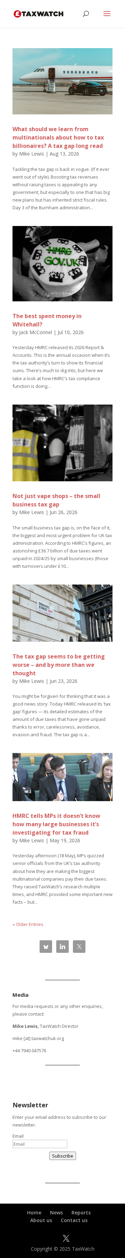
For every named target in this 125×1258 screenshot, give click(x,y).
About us (41, 1220)
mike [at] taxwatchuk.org (38, 1038)
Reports (81, 1212)
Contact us (74, 1220)
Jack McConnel (35, 332)
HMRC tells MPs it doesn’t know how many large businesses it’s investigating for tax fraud (56, 824)
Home (34, 1212)
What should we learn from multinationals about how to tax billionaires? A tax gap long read (58, 137)
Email (18, 1136)
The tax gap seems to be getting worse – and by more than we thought (58, 665)
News (56, 1212)
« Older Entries (27, 924)
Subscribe (62, 1156)
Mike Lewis (31, 153)
